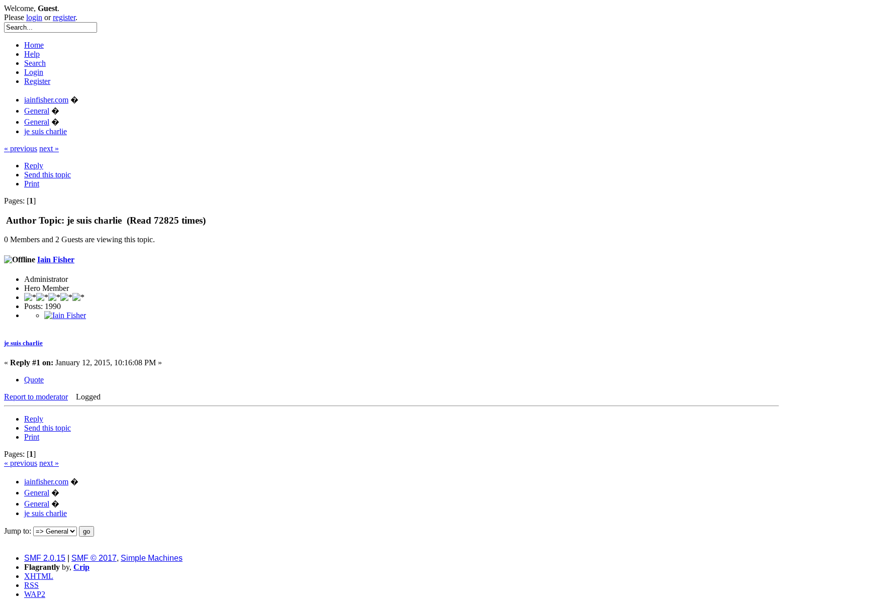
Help (32, 54)
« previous (20, 148)
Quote (34, 379)
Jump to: (17, 531)
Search (35, 63)
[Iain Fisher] (65, 315)
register (64, 17)
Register (37, 81)
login (34, 17)
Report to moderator (36, 396)
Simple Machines (152, 558)
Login (33, 72)
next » (49, 148)
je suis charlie (23, 343)
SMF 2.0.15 (44, 558)
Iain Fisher (55, 259)
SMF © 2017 (94, 558)
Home (34, 45)
